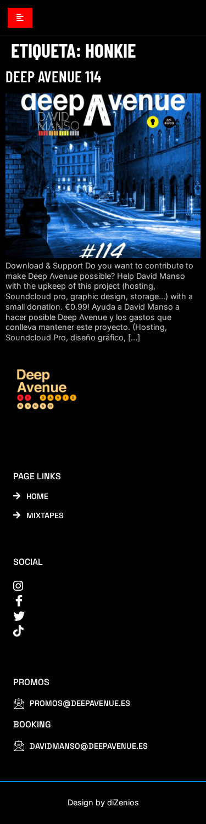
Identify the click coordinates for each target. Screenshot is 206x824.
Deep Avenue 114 (53, 76)
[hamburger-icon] (20, 17)
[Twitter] (96, 616)
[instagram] (96, 586)
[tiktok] (96, 631)
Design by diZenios (103, 802)
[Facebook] (96, 601)
